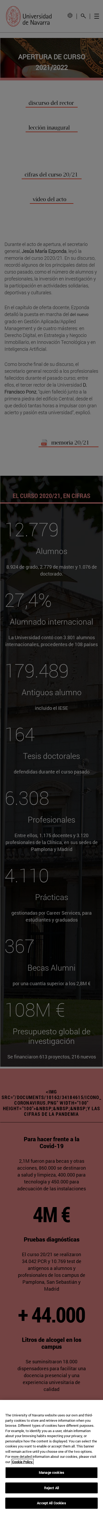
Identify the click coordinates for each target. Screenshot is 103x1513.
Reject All (51, 1487)
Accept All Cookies (51, 1503)
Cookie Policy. (22, 1461)
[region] (51, 1456)
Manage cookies (51, 1472)
